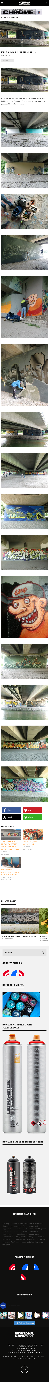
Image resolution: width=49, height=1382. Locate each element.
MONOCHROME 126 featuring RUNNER (19, 936)
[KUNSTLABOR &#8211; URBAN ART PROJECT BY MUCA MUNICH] (11, 863)
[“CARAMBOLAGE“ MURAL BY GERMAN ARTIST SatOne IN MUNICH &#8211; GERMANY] (11, 834)
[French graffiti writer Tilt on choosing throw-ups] (20, 1315)
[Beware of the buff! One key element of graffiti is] (12, 1315)
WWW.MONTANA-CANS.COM (31, 1345)
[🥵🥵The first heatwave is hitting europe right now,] (37, 1315)
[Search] (47, 3)
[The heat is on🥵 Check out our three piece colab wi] (28, 1315)
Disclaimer (36, 1352)
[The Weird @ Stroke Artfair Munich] (33, 834)
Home (3, 17)
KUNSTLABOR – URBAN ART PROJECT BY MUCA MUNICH (10, 872)
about (11, 1345)
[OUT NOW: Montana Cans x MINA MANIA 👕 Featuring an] (3, 1315)
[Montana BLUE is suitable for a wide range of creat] (45, 1315)
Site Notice (26, 1347)
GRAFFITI (5, 60)
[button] (11, 810)
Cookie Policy (18, 1352)
